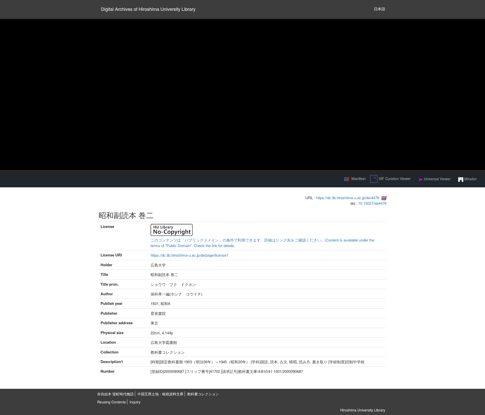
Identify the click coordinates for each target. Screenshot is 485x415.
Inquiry (135, 401)
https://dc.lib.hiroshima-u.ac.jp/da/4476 (347, 197)
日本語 (379, 8)
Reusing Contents (111, 401)
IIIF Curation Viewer (394, 178)
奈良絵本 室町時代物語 (115, 393)
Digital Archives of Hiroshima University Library (148, 9)
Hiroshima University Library (362, 409)
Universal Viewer (437, 178)
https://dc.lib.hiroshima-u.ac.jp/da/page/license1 (189, 255)
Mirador (470, 178)
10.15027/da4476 (372, 203)
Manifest (358, 178)
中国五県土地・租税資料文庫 (160, 393)
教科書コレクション (203, 393)
